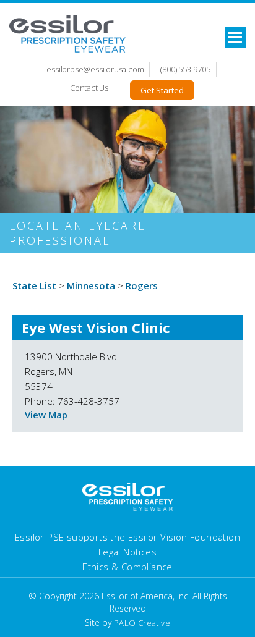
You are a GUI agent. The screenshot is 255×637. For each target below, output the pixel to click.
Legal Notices (127, 552)
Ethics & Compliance (127, 566)
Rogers (142, 285)
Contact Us (89, 88)
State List (34, 285)
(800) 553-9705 (185, 69)
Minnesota (91, 285)
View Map (46, 414)
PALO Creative (142, 622)
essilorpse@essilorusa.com (95, 69)
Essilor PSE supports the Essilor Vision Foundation (127, 537)
